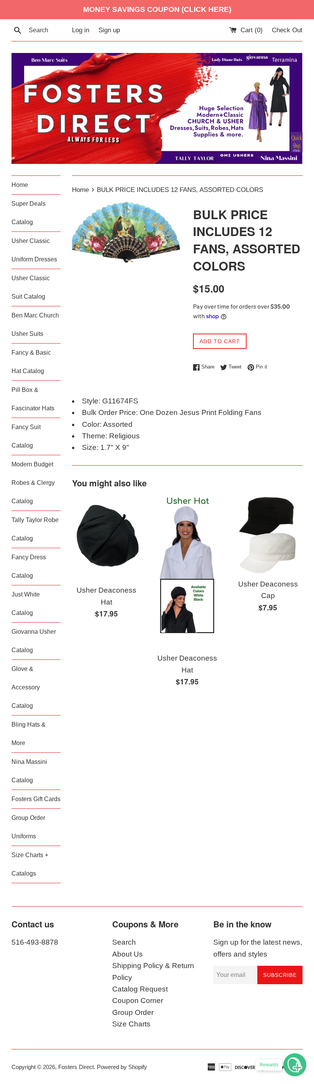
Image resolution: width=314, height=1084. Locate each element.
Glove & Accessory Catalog (25, 687)
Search (124, 942)
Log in (80, 30)
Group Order (133, 1012)
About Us (127, 954)
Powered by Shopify (122, 1067)
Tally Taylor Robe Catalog (35, 529)
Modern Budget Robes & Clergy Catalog (33, 482)
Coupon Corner (137, 1000)
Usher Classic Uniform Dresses (34, 250)
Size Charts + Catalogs (29, 864)
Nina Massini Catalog (29, 770)
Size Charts (131, 1024)
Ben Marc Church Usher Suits (35, 324)
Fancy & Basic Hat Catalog (31, 361)
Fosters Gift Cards (36, 799)
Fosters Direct (76, 1067)
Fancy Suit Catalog (26, 436)
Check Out (287, 30)
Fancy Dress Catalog (28, 566)
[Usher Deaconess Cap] (268, 535)
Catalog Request (140, 989)
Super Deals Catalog (28, 212)
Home (19, 185)
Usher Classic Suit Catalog (30, 287)
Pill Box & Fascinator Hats (32, 399)
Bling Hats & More (28, 733)
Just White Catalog (25, 603)
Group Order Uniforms (28, 827)
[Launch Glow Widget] (294, 1064)
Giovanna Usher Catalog (33, 640)
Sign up (109, 30)
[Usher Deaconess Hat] (106, 538)
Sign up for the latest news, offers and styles (257, 948)
